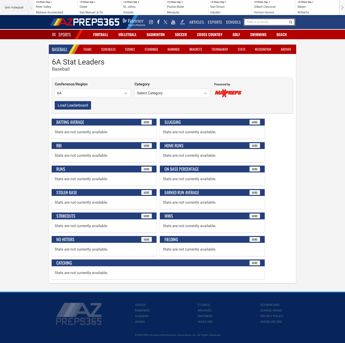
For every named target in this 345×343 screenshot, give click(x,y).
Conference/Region (71, 84)
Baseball (59, 49)
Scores (130, 49)
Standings (151, 49)
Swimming (258, 34)
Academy (142, 316)
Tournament (219, 49)
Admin (140, 322)
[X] (165, 22)
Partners (205, 316)
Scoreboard (270, 305)
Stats (241, 49)
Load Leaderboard (73, 105)
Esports (215, 22)
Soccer (181, 34)
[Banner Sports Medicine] (134, 22)
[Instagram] (151, 22)
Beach (281, 34)
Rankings (174, 49)
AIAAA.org (205, 322)
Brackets (195, 49)
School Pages (271, 310)
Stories (204, 305)
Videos (140, 305)
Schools (233, 22)
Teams (87, 49)
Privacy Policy (272, 316)
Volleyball (127, 34)
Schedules (108, 49)
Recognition (263, 49)
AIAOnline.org (271, 322)
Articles (196, 22)
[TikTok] (182, 22)
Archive (286, 49)
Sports (64, 34)
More (147, 122)
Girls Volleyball (14, 7)
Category (142, 84)
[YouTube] (173, 22)
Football (100, 34)
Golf (236, 34)
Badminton (156, 34)
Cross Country (209, 34)
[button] (342, 7)
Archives (205, 310)
